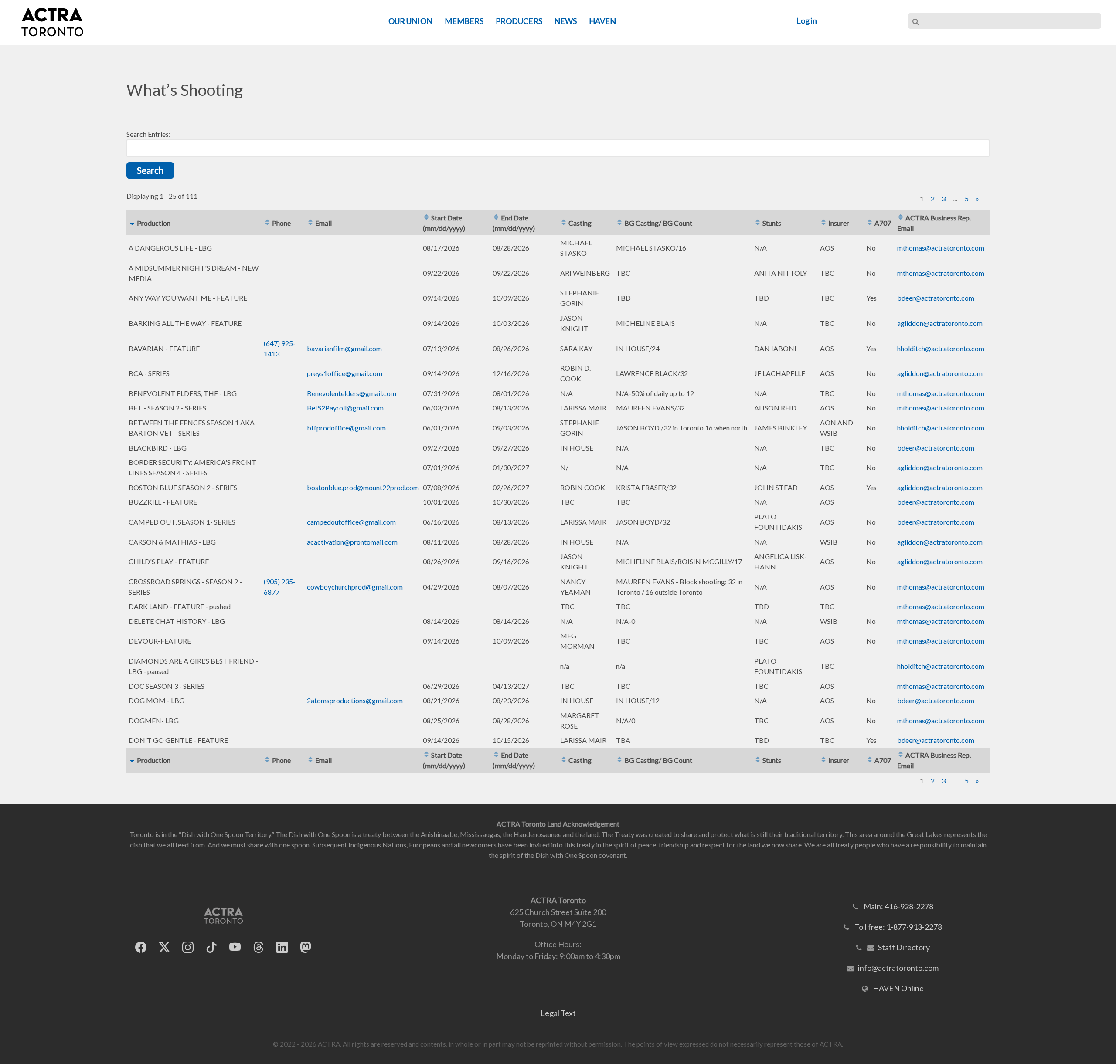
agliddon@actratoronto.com (940, 323)
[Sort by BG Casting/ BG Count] (619, 223)
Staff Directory (904, 947)
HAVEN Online (898, 988)
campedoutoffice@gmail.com (351, 522)
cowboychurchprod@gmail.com (355, 587)
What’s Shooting (184, 89)
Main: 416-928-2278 (898, 906)
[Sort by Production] (132, 223)
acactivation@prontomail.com (352, 542)
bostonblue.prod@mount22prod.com (363, 487)
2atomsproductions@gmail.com (355, 700)
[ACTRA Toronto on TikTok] (211, 947)
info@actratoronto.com (898, 968)
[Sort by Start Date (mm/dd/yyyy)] (426, 217)
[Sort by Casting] (563, 223)
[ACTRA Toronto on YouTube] (235, 947)
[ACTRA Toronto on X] (164, 947)
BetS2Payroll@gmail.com (345, 407)
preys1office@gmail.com (344, 373)
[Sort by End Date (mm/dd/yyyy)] (496, 217)
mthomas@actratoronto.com (940, 248)
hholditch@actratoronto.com (940, 348)
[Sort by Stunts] (757, 223)
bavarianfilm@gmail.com (344, 348)
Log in (806, 20)
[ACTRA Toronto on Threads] (258, 947)
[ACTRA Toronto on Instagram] (188, 947)
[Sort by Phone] (267, 223)
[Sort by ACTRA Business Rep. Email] (900, 217)
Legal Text (558, 1013)
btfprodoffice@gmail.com (346, 428)
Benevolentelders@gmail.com (351, 393)
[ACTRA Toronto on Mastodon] (305, 947)
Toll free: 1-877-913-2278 (898, 927)
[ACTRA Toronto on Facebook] (140, 947)
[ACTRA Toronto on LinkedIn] (282, 947)
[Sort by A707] (869, 223)
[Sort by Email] (310, 223)
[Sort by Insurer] (823, 223)
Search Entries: (148, 134)
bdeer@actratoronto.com (935, 298)
